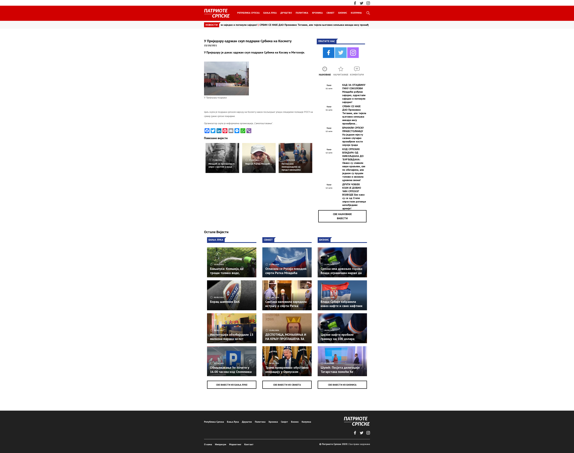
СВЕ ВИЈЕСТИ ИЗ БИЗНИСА (342, 384)
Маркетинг (235, 444)
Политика (302, 12)
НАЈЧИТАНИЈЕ (340, 74)
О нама (208, 444)
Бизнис (342, 12)
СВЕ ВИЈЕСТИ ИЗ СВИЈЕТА (287, 384)
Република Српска (248, 12)
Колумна (356, 12)
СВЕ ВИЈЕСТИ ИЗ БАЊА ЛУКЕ (231, 384)
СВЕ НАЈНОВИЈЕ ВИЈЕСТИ (342, 216)
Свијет (330, 12)
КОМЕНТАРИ (357, 74)
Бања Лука (270, 12)
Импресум (220, 444)
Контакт (249, 444)
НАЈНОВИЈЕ (325, 74)
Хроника (317, 12)
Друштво (286, 12)
